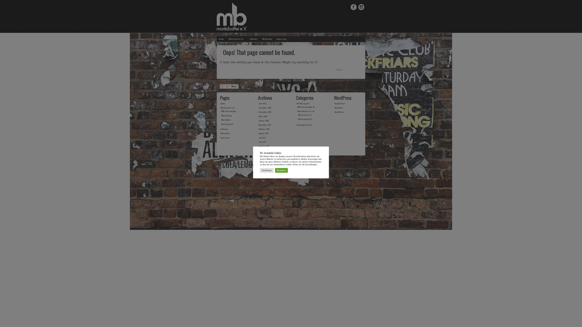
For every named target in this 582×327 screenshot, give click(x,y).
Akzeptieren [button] (281, 170)
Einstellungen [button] (267, 170)
